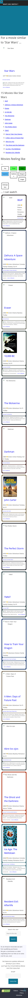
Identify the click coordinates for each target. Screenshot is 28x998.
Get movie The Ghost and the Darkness (10, 812)
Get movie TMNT (6, 608)
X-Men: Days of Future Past (15, 138)
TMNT (7, 130)
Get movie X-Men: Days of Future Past (10, 711)
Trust (13, 168)
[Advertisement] (14, 20)
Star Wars (9, 70)
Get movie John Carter (7, 511)
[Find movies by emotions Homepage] (1, 2)
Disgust (22, 174)
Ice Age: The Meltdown (13, 149)
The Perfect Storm (11, 127)
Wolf (6, 101)
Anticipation (5, 186)
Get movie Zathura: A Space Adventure (10, 270)
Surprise (5, 174)
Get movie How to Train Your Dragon (9, 659)
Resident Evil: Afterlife (13, 152)
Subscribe (13, 981)
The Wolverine (9, 115)
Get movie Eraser (6, 318)
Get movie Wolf (20, 218)
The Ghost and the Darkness (15, 145)
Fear (22, 168)
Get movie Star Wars (6, 79)
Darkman (8, 119)
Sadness (13, 175)
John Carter (8, 123)
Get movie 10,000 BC (6, 367)
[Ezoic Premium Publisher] (6, 991)
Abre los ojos (10, 141)
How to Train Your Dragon (14, 134)
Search (13, 939)
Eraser (7, 108)
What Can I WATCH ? (10, 4)
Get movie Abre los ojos (7, 759)
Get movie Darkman (6, 462)
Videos (15, 990)
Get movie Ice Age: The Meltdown (9, 864)
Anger (22, 179)
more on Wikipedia (6, 87)
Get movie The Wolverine (7, 414)
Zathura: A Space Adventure (14, 104)
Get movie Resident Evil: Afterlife (8, 916)
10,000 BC (8, 112)
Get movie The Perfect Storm (8, 559)
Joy (5, 168)
